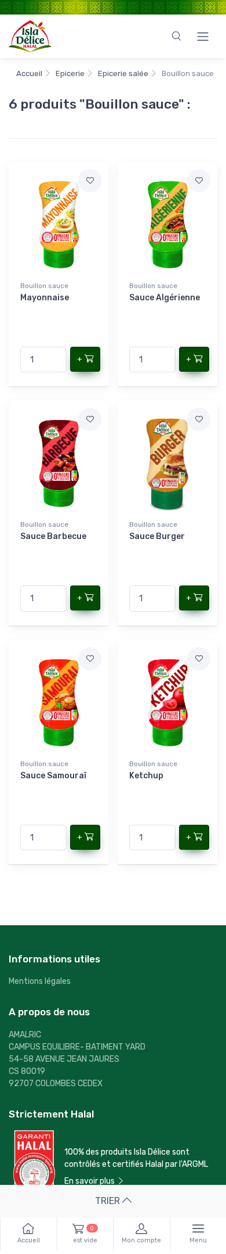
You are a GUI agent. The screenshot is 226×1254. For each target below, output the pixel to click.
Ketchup (146, 776)
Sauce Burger (157, 536)
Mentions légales (40, 981)
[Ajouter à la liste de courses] (89, 180)
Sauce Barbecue (53, 536)
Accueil (29, 73)
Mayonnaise (44, 298)
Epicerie (70, 73)
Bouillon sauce (44, 286)
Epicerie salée (123, 73)
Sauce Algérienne (164, 298)
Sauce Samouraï (53, 776)
